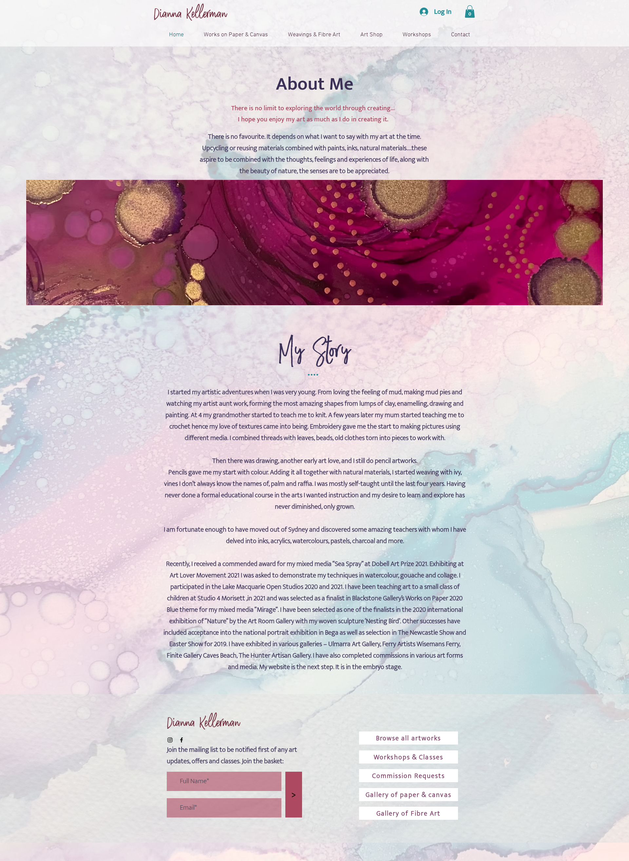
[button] (470, 11)
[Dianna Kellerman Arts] (170, 740)
